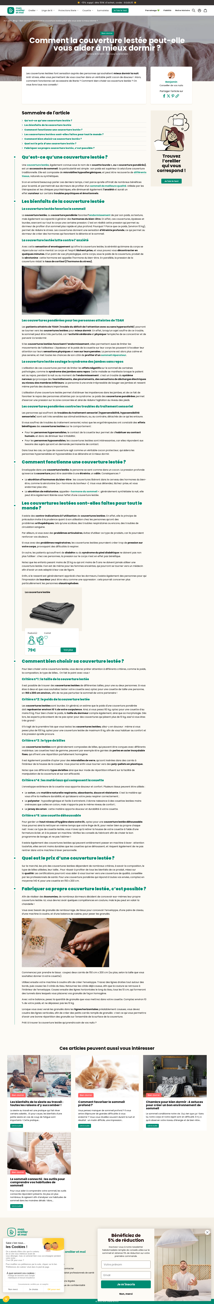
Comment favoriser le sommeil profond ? (101, 1103)
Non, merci (126, 1294)
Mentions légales (66, 1281)
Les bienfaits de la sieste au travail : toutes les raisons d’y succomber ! (36, 1103)
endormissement (99, 215)
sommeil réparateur (113, 355)
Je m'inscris (126, 1284)
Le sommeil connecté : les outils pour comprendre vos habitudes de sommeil (37, 1182)
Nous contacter (66, 1268)
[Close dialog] (207, 1232)
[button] (194, 10)
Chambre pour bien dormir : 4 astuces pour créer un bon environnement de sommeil (174, 1105)
